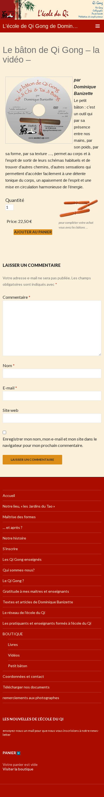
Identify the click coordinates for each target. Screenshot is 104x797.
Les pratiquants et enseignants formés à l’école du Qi (47, 623)
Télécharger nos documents (26, 687)
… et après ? (12, 527)
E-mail (10, 387)
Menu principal (97, 26)
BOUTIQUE (13, 634)
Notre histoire (14, 538)
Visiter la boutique (18, 769)
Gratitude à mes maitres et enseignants (36, 591)
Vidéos (14, 655)
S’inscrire (10, 548)
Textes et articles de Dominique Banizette (38, 602)
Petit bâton (17, 665)
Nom (9, 365)
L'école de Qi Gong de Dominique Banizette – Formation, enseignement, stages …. (40, 26)
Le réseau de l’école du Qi (24, 612)
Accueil (9, 495)
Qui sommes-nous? (19, 570)
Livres (13, 644)
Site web (10, 410)
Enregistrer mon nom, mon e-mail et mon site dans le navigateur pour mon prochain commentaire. (50, 442)
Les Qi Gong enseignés (22, 559)
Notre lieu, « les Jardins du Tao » (29, 506)
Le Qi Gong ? (13, 580)
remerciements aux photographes (31, 697)
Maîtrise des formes (19, 516)
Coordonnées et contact (23, 676)
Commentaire (16, 297)
